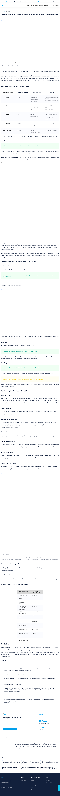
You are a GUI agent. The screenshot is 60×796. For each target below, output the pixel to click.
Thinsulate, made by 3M (6, 269)
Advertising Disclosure (49, 782)
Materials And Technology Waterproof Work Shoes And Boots (48, 768)
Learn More (38, 1)
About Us (32, 780)
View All (54, 758)
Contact (32, 787)
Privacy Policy (48, 780)
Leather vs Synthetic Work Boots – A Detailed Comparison (30, 768)
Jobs (31, 789)
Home (3, 11)
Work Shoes (23, 785)
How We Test (33, 782)
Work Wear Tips (23, 780)
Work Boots (23, 782)
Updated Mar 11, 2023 (13, 65)
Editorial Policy (33, 785)
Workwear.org (9, 1)
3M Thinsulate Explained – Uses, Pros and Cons (10, 768)
